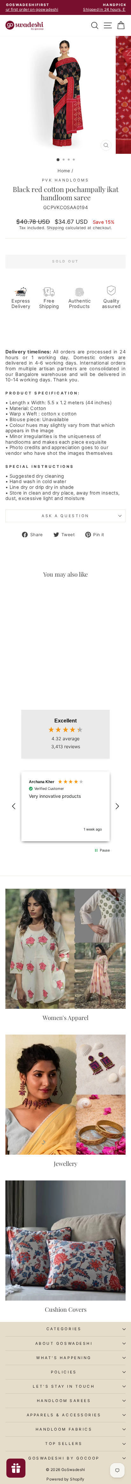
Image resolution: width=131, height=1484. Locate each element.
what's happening (64, 1358)
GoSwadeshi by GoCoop (64, 1458)
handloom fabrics (64, 1429)
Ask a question (65, 516)
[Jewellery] (65, 1095)
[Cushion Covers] (65, 1240)
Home (64, 170)
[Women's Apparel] (65, 949)
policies (64, 1372)
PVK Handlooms (65, 180)
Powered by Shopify (65, 1479)
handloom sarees (64, 1401)
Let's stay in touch (64, 1386)
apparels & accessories (64, 1415)
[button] (14, 806)
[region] (65, 806)
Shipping (55, 227)
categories (63, 1329)
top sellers (64, 1443)
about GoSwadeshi (64, 1343)
